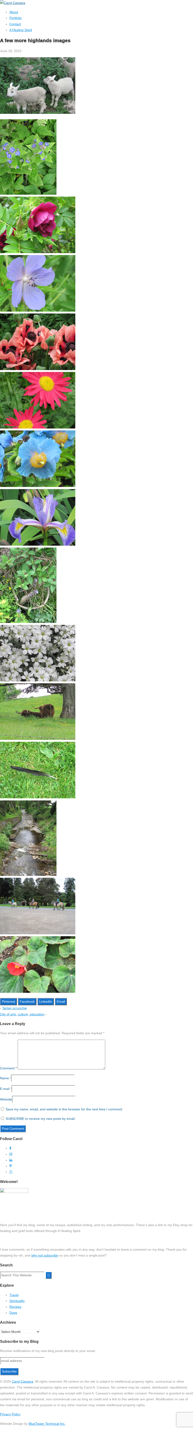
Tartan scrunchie (14, 1008)
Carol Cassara (22, 1381)
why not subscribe (44, 1255)
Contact (15, 24)
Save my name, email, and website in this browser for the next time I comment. (64, 1109)
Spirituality (17, 1301)
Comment (8, 1068)
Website (6, 1099)
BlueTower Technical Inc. (47, 1424)
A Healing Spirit (20, 30)
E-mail (4, 1089)
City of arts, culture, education (22, 1014)
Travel (14, 1295)
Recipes (15, 1307)
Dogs (13, 1313)
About (13, 12)
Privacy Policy (10, 1414)
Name (4, 1078)
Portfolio (15, 18)
